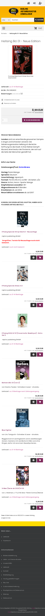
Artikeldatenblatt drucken (12, 100)
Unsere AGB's (7, 563)
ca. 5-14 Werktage (16, 87)
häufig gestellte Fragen (11, 579)
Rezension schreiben (10, 103)
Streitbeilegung (8, 575)
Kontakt (5, 571)
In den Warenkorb (33, 120)
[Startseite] (29, 3)
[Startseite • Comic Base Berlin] (22, 11)
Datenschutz (7, 598)
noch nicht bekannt (16, 247)
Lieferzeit (6, 537)
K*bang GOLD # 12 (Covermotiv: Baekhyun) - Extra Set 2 (22, 334)
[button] (6, 20)
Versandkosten (39, 112)
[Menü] (4, 28)
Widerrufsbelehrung (10, 555)
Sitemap (6, 594)
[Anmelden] (34, 3)
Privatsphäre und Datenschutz (13, 590)
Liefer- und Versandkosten (12, 559)
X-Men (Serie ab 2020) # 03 (13, 488)
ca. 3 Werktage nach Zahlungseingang (24, 391)
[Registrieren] (41, 3)
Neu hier (6, 583)
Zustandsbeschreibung (11, 586)
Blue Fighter (7, 430)
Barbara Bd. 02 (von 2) (11, 383)
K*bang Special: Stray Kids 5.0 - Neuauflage (19, 232)
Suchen (39, 20)
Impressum (7, 541)
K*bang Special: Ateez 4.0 (12, 286)
